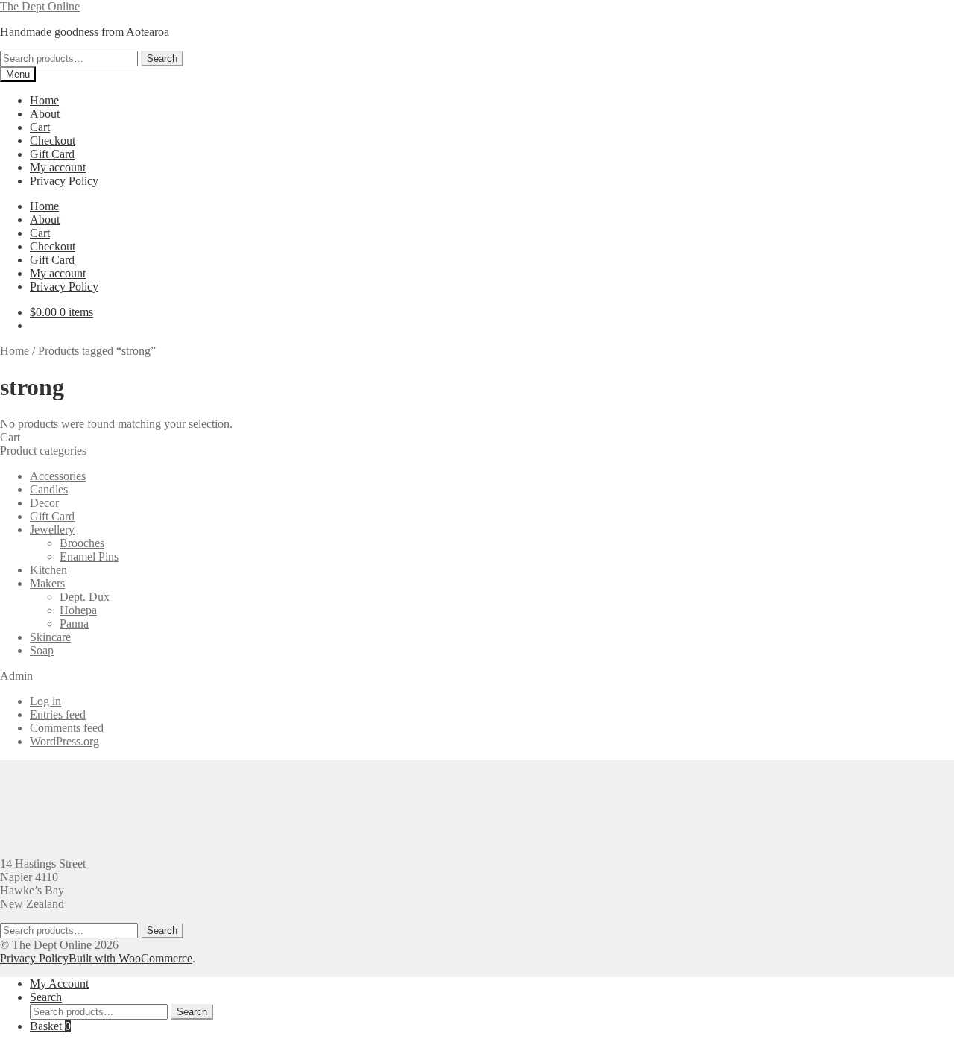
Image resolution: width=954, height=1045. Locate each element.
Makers (47, 583)
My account (58, 167)
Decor (44, 502)
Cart (40, 127)
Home (44, 100)
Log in (45, 701)
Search (162, 58)
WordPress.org (64, 741)
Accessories (58, 476)
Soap (42, 650)
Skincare (50, 637)
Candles (49, 489)
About (45, 113)
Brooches (82, 543)
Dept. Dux (85, 596)
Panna (74, 623)
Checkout (52, 140)
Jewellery (52, 529)
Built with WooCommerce (130, 958)
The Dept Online (40, 6)
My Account (59, 983)
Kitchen (48, 569)
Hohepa (78, 610)
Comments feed (67, 728)
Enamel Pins (89, 556)
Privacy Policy (64, 180)
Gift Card (52, 154)
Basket (50, 1026)
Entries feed (58, 714)
